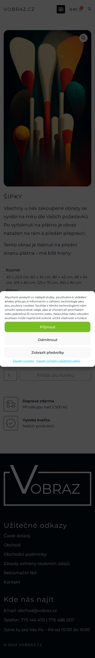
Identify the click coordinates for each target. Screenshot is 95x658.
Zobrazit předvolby (47, 352)
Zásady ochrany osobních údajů (58, 361)
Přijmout (47, 327)
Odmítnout (47, 339)
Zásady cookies (23, 361)
